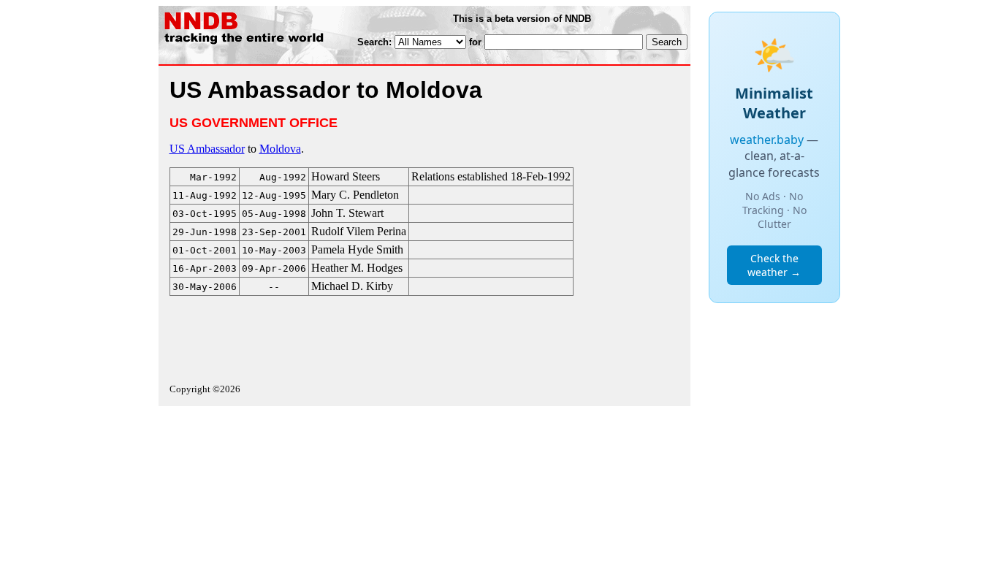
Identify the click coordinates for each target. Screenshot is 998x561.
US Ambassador (207, 148)
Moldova (280, 148)
